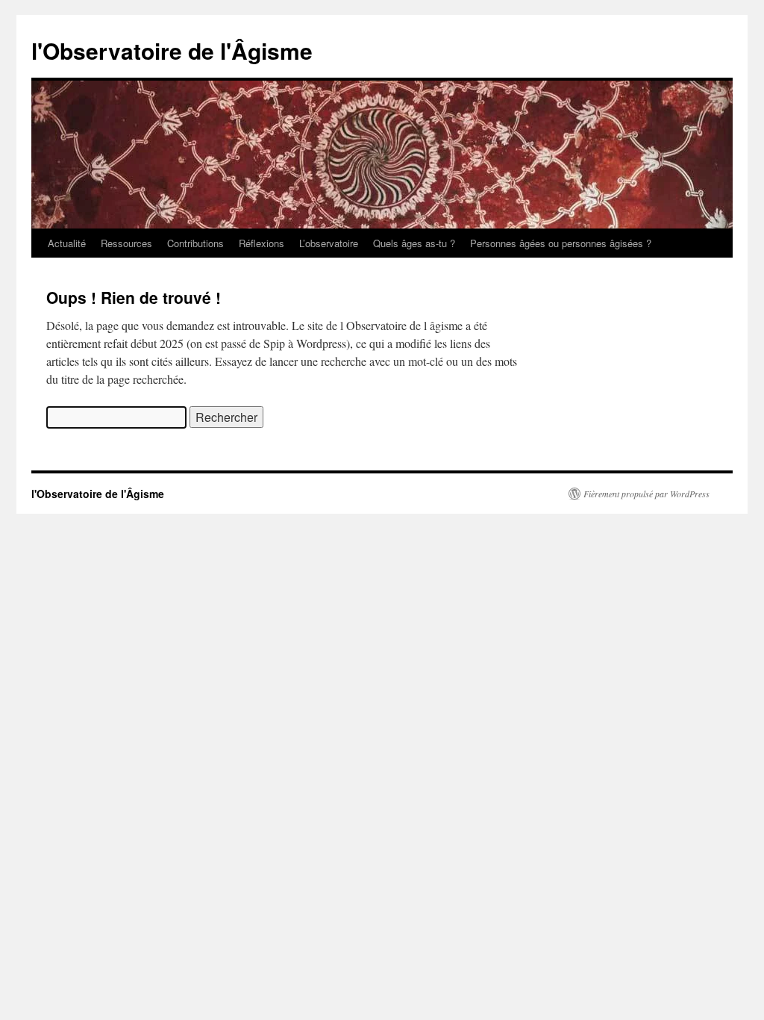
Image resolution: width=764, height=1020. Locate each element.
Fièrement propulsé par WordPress (646, 494)
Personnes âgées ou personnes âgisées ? (560, 243)
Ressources (126, 243)
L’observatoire (328, 243)
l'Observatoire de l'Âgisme (172, 50)
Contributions (195, 243)
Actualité (67, 243)
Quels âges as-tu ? (414, 243)
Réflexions (261, 243)
